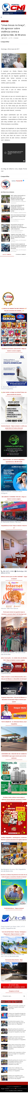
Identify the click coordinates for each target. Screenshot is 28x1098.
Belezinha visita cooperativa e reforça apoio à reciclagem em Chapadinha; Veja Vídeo (17, 1054)
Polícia (7, 21)
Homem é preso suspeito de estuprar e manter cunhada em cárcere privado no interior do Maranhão (19, 246)
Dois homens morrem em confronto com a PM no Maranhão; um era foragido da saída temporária (18, 227)
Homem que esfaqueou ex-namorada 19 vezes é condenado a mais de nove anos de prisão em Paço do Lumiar (17, 208)
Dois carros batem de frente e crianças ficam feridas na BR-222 (18, 216)
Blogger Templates (5, 1088)
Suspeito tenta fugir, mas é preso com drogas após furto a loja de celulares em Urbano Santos (18, 236)
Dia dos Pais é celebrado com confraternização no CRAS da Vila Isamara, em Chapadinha (16, 1069)
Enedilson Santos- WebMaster (15, 1090)
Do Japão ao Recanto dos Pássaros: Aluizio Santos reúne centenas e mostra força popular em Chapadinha (16, 1038)
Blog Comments (7, 254)
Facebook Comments (21, 254)
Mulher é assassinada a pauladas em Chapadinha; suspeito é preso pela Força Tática (16, 1007)
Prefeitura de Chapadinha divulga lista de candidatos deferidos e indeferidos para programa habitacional (17, 1015)
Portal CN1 (19, 181)
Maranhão (3, 21)
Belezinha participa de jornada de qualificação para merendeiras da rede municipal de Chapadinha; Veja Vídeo (17, 1030)
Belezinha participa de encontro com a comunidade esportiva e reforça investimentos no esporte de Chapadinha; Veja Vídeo (17, 1062)
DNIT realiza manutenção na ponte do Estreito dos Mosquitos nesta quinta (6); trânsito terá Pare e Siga (18, 197)
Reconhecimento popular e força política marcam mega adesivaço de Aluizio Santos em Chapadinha (16, 1023)
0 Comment (16, 38)
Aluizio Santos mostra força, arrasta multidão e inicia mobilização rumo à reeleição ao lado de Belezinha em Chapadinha (16, 1046)
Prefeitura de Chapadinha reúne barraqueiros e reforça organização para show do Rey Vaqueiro (16, 1077)
